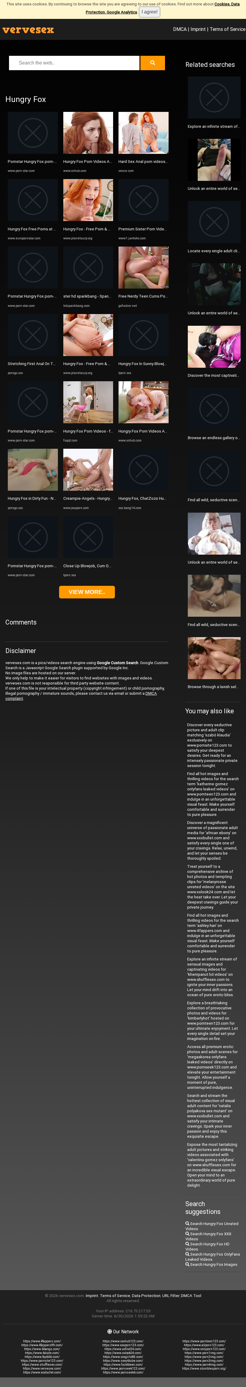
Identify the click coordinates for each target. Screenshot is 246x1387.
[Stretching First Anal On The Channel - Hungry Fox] (33, 354)
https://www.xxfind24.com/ (123, 1349)
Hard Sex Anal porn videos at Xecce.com (154, 161)
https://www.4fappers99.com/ (42, 1345)
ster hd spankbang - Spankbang (91, 296)
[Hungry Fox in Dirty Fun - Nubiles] (33, 489)
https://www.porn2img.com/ (204, 1357)
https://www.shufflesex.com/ (42, 1365)
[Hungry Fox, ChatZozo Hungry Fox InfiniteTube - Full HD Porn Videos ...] (143, 489)
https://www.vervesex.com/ (42, 1369)
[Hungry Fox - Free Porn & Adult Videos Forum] (88, 219)
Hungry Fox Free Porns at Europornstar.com (46, 229)
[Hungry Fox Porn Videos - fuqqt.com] (88, 421)
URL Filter (170, 1295)
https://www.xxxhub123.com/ (123, 1341)
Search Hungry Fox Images (213, 1264)
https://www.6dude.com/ (42, 1353)
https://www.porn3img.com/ (204, 1361)
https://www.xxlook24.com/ (123, 1353)
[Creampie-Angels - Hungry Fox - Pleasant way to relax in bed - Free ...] (88, 489)
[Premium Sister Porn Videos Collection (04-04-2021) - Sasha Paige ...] (143, 219)
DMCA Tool (191, 1295)
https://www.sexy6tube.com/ (123, 1361)
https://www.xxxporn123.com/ (123, 1345)
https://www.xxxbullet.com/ (42, 1372)
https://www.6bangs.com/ (42, 1349)
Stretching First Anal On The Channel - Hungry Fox (52, 363)
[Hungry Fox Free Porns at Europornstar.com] (33, 219)
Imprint (198, 29)
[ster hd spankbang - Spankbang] (88, 287)
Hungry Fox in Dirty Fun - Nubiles (36, 498)
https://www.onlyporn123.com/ (204, 1349)
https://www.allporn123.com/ (204, 1345)
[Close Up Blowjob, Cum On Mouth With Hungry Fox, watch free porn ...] (88, 556)
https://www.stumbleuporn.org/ (204, 1369)
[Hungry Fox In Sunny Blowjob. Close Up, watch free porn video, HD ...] (143, 354)
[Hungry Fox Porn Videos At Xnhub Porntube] (88, 152)
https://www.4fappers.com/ (42, 1341)
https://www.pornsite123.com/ (42, 1361)
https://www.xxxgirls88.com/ (123, 1357)
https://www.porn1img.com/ (204, 1353)
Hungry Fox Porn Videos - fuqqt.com (95, 431)
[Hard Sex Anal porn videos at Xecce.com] (143, 152)
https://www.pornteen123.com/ (204, 1341)
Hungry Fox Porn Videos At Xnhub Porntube (102, 161)
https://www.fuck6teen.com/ (123, 1365)
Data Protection (146, 1295)
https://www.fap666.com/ (42, 1357)
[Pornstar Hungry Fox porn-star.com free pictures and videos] (33, 152)
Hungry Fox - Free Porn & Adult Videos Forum (103, 229)
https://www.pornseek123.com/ (123, 1369)
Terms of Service (227, 29)
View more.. (87, 592)
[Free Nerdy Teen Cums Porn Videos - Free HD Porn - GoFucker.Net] (143, 287)
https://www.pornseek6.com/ (123, 1372)
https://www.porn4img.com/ (204, 1365)
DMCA (180, 29)
